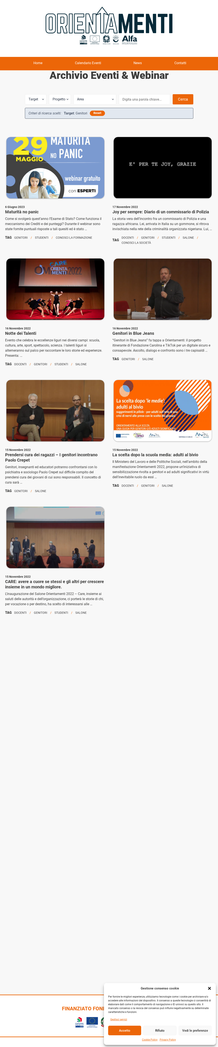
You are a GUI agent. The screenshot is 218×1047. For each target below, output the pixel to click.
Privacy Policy (168, 1039)
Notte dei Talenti (20, 333)
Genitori (21, 237)
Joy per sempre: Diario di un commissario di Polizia (160, 211)
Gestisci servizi (118, 1019)
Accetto (124, 1031)
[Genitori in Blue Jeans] (163, 289)
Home (37, 63)
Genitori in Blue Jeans (133, 333)
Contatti (180, 63)
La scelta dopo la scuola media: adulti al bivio (155, 454)
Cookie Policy (150, 1039)
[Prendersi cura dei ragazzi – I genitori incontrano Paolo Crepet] (55, 410)
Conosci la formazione (74, 237)
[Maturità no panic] (55, 167)
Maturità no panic (22, 211)
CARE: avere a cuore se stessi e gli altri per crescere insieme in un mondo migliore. (54, 584)
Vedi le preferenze (195, 1031)
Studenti (42, 237)
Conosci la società (136, 242)
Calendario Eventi (88, 63)
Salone (188, 237)
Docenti (128, 237)
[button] (209, 988)
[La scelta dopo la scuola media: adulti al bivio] (163, 410)
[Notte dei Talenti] (55, 289)
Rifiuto (160, 1031)
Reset (97, 113)
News (137, 63)
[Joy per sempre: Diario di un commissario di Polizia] (163, 167)
